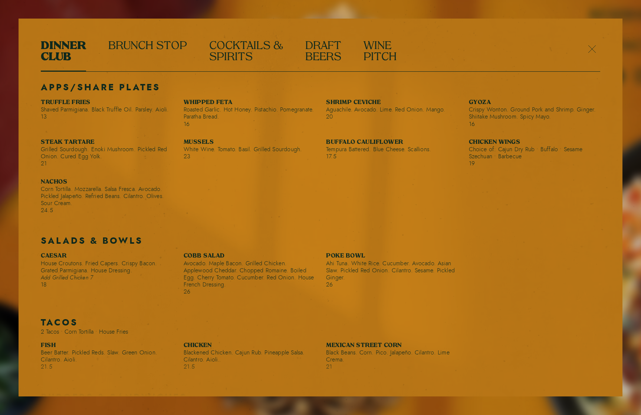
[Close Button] (592, 49)
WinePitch (380, 52)
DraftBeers (323, 52)
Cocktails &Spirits (246, 52)
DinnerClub (63, 52)
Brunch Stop (147, 46)
